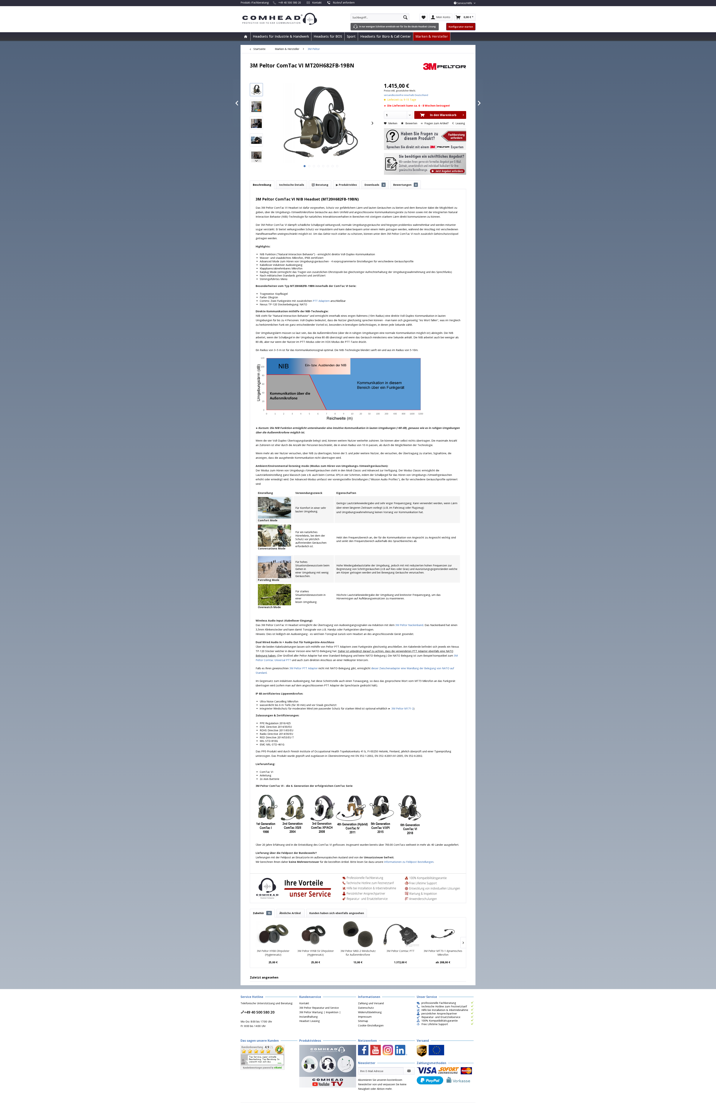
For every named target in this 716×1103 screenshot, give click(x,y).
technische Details (291, 185)
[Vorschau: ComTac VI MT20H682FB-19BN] (256, 89)
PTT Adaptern (321, 301)
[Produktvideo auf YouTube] (327, 1066)
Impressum (365, 1016)
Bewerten (411, 123)
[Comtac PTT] (400, 934)
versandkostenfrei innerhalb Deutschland (406, 95)
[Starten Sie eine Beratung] (425, 139)
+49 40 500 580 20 (289, 2)
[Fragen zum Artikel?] (425, 164)
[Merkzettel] (424, 17)
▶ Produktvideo (346, 185)
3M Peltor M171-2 (402, 708)
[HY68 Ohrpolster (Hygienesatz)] (273, 934)
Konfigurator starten (461, 26)
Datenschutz (366, 1007)
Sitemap (363, 1021)
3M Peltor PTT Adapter (303, 668)
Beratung (321, 185)
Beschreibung (262, 185)
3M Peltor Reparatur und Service (319, 1007)
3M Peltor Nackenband (409, 625)
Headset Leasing (309, 1021)
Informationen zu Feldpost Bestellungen (409, 862)
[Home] (246, 36)
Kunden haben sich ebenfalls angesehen (336, 913)
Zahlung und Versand (371, 1003)
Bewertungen (405, 185)
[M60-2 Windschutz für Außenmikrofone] (358, 934)
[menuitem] (380, 17)
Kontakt (317, 2)
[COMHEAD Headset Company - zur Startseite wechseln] (285, 18)
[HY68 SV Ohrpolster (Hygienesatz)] (315, 934)
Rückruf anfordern (344, 2)
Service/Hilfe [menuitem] (464, 3)
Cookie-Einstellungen (371, 1025)
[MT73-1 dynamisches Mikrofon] (442, 934)
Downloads (374, 185)
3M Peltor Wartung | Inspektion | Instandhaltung (320, 1014)
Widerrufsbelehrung (370, 1012)
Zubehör (262, 913)
